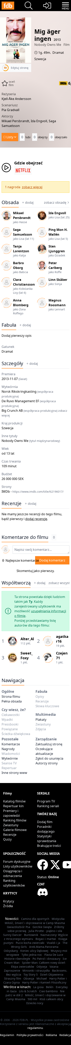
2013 (57, 39)
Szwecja (40, 59)
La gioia (38, 987)
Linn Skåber (58, 279)
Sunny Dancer (12, 935)
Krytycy (8, 901)
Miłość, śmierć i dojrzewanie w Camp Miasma (35, 923)
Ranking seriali (48, 806)
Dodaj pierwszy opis (17, 335)
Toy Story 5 (30, 974)
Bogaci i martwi (46, 939)
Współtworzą (16, 583)
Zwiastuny (10, 825)
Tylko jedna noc (31, 955)
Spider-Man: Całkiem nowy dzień (43, 962)
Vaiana (54, 966)
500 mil (32, 999)
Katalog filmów (14, 801)
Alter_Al (27, 638)
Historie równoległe (17, 959)
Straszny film (12, 978)
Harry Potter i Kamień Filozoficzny (44, 982)
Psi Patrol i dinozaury (46, 959)
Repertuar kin (13, 806)
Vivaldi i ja (53, 943)
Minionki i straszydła (36, 970)
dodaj (29, 202)
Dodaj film (44, 822)
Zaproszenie (12, 970)
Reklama (51, 1035)
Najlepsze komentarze (22, 560)
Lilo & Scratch (28, 991)
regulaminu (35, 1028)
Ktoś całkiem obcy (51, 999)
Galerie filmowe (15, 830)
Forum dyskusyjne (16, 861)
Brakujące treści (49, 845)
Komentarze (11, 744)
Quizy (7, 839)
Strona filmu (11, 696)
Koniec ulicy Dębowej (34, 951)
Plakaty (41, 719)
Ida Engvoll (57, 213)
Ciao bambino (48, 991)
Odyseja (41, 966)
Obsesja (28, 978)
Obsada (10, 202)
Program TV (46, 801)
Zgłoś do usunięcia (49, 758)
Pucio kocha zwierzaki (30, 943)
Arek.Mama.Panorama (43, 947)
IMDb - (33, 491)
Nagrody (8, 749)
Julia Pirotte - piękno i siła (45, 931)
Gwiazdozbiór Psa (18, 927)
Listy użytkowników (17, 866)
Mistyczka (58, 919)
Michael (41, 978)
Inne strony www (14, 773)
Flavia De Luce (53, 955)
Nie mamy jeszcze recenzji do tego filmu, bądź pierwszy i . (32, 516)
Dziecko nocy (34, 1003)
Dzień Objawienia (51, 974)
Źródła (8, 906)
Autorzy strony (47, 763)
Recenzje (11, 503)
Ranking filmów (14, 820)
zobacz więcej (32, 187)
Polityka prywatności (30, 1035)
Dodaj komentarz (52, 560)
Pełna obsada (12, 701)
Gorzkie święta (42, 927)
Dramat (58, 52)
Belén (49, 987)
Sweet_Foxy (27, 655)
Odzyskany (11, 951)
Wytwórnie (10, 758)
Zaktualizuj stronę (49, 744)
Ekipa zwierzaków (22, 966)
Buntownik (31, 935)
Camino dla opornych (35, 919)
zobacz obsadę (55, 202)
